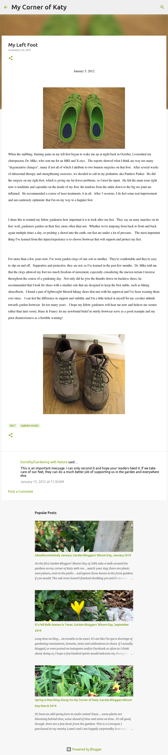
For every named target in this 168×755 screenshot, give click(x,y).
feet (13, 425)
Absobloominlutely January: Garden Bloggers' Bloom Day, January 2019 (83, 555)
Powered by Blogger (86, 749)
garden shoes (29, 425)
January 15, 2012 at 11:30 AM (42, 481)
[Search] (72, 7)
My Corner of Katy (39, 7)
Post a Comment (20, 491)
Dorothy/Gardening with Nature (43, 462)
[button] (10, 58)
